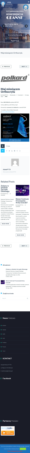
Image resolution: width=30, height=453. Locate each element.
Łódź (4, 338)
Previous (7, 66)
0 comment (20, 95)
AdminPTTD (5, 95)
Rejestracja (15, 41)
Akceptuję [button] (23, 448)
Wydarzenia (12, 95)
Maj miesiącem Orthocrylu (10, 90)
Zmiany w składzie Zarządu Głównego (5, 188)
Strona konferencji (15, 35)
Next (23, 66)
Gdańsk (4, 329)
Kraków (4, 325)
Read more (5, 223)
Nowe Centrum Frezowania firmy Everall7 (22, 201)
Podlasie (4, 342)
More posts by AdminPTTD (9, 172)
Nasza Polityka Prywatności (15, 451)
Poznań (4, 346)
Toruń (4, 351)
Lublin (4, 334)
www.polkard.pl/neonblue (8, 111)
